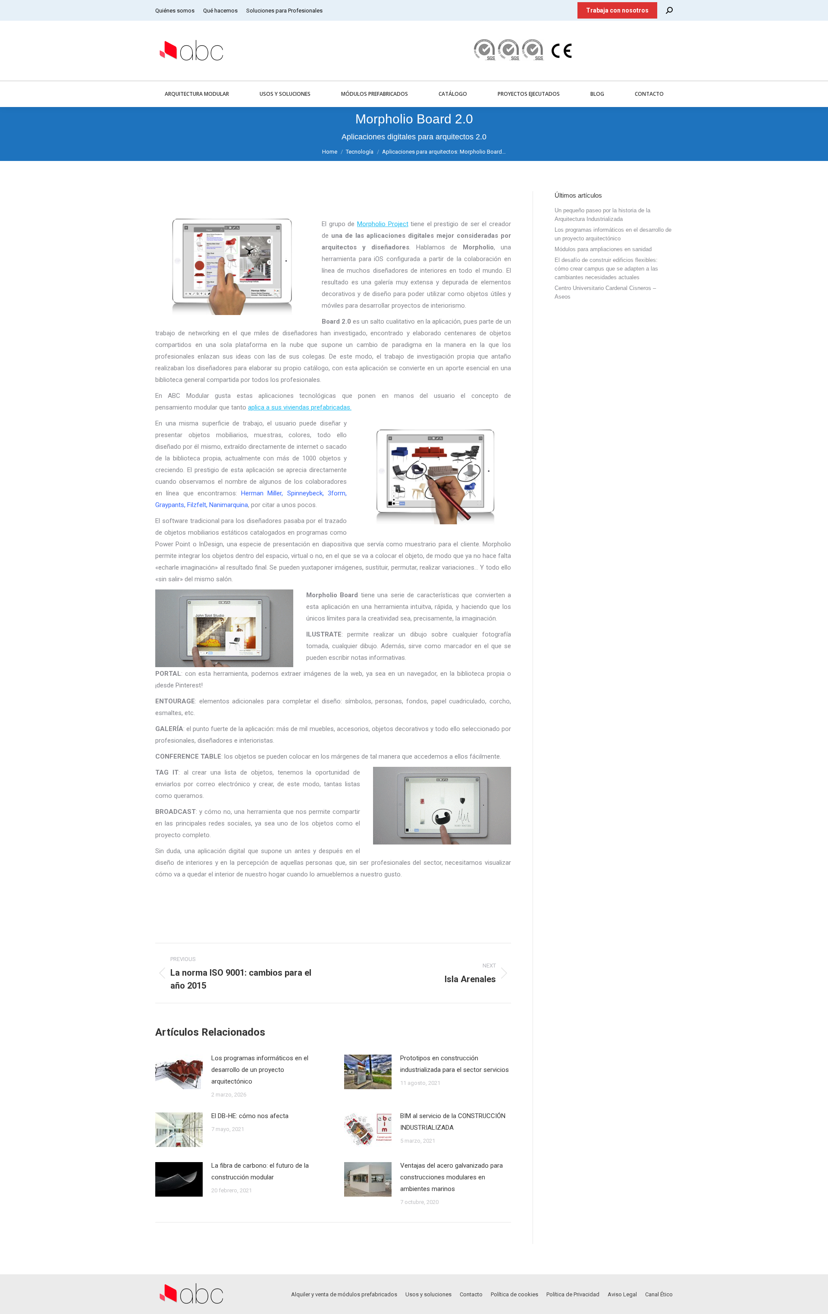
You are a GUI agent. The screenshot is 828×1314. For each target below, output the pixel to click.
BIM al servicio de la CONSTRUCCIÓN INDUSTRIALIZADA (452, 1121)
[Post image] (179, 1072)
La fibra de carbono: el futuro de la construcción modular (260, 1171)
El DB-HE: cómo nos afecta (250, 1116)
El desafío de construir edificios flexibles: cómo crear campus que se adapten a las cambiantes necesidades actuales (606, 268)
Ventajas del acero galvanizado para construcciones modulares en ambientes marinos (451, 1177)
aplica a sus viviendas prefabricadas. (299, 407)
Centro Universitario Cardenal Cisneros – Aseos (605, 292)
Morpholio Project (382, 224)
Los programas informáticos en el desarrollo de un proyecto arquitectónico (259, 1069)
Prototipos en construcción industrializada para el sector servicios (454, 1064)
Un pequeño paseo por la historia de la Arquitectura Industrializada (602, 214)
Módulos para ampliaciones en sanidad (603, 249)
